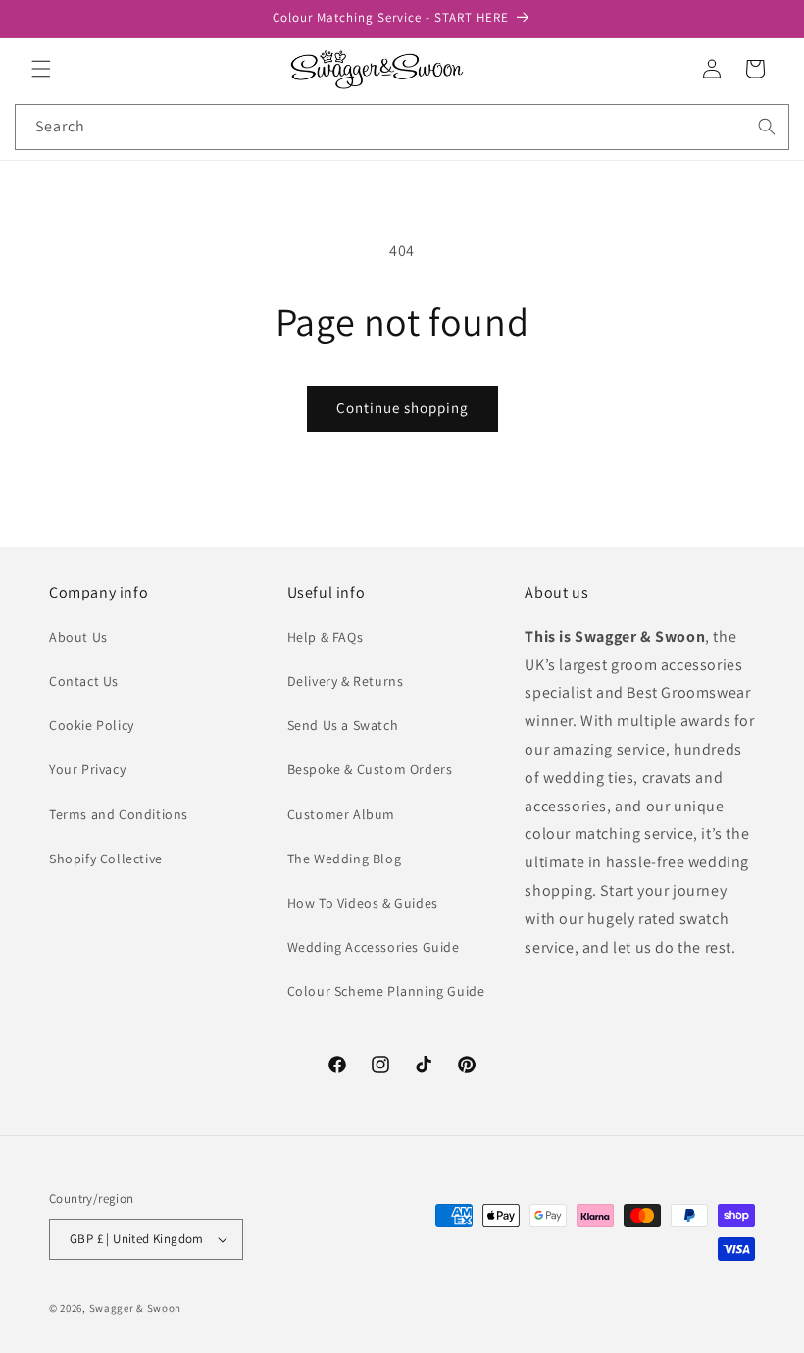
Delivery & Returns (345, 681)
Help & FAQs (325, 637)
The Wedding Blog (344, 858)
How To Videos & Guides (362, 902)
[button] (41, 68)
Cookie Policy (91, 725)
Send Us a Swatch (343, 725)
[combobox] (402, 127)
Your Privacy (87, 769)
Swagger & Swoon (135, 1308)
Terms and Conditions (118, 814)
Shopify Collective (106, 858)
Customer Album (341, 814)
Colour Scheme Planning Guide (386, 991)
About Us (78, 637)
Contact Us (84, 681)
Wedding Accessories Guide (373, 947)
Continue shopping (402, 407)
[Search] (766, 126)
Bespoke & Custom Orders (370, 769)
